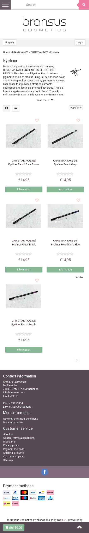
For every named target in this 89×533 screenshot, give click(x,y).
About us (8, 434)
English (9, 42)
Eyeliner (54, 52)
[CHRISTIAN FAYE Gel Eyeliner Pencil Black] (23, 216)
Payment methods (13, 449)
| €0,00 (15, 527)
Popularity (76, 107)
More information (13, 422)
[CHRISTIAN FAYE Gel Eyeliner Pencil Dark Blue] (65, 216)
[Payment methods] (29, 498)
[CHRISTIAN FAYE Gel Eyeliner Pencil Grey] (65, 136)
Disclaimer (9, 441)
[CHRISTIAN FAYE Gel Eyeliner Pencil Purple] (23, 296)
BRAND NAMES (20, 52)
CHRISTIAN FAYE (39, 52)
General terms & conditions (19, 438)
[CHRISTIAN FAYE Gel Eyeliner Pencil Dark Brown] (23, 136)
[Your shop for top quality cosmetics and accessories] (44, 24)
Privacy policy (11, 445)
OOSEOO (62, 520)
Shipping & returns (13, 452)
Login (80, 42)
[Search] (84, 5)
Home (6, 52)
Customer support (13, 456)
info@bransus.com (14, 392)
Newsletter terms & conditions (20, 418)
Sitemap (8, 460)
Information (23, 189)
